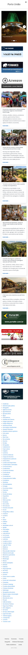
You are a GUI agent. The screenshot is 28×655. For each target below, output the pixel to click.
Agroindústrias (7, 411)
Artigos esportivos (8, 421)
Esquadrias (6, 496)
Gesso (4, 519)
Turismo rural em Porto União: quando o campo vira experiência (14, 184)
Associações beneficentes (9, 427)
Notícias (5, 564)
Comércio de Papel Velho (9, 462)
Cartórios (5, 453)
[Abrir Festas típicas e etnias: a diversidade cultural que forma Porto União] (14, 137)
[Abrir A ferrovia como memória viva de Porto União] (14, 285)
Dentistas (5, 482)
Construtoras (6, 472)
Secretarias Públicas (8, 604)
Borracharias (6, 439)
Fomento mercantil (8, 508)
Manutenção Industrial (9, 551)
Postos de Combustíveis (9, 580)
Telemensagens (7, 615)
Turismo (5, 619)
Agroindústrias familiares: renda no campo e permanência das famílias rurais (13, 224)
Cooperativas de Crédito (9, 478)
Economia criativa (7, 488)
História (7, 639)
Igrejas (5, 527)
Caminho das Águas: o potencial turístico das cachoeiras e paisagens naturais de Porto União (13, 260)
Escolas (5, 492)
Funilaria (5, 515)
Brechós (5, 441)
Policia (4, 578)
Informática (6, 529)
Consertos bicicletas (8, 470)
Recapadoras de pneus (9, 592)
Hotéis (4, 523)
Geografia (7, 642)
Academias (5, 404)
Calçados (5, 451)
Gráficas (5, 521)
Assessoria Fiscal (7, 425)
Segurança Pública (8, 606)
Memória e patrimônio (9, 555)
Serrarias (5, 610)
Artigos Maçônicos (8, 423)
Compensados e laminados (10, 464)
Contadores (6, 474)
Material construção (8, 553)
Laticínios (5, 539)
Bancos (5, 435)
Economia (14, 639)
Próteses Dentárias (8, 588)
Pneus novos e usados (9, 576)
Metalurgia (6, 559)
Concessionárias (7, 466)
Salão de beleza (7, 602)
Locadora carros (7, 541)
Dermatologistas (7, 484)
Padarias (5, 566)
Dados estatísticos (11, 644)
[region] (14, 27)
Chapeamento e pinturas (9, 459)
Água (4, 415)
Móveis (5, 561)
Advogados (6, 408)
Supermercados (7, 614)
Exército (5, 498)
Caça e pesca (6, 449)
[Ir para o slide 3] (15, 40)
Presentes (5, 582)
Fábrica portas (7, 500)
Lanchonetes (6, 537)
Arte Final (14, 647)
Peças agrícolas (7, 568)
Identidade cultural (8, 525)
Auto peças (6, 433)
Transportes (6, 617)
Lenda (20, 644)
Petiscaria (5, 572)
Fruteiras (5, 513)
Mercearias (6, 557)
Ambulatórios (6, 417)
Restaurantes (6, 596)
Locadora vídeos (7, 543)
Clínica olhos (6, 460)
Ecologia (5, 486)
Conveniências (7, 476)
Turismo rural (6, 621)
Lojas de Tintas (7, 545)
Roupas (5, 600)
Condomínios (6, 468)
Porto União (14, 4)
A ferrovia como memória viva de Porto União (14, 295)
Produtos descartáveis (9, 586)
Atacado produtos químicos (10, 431)
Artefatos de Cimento (8, 419)
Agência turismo (7, 409)
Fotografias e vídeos (8, 511)
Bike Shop (5, 437)
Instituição (5, 531)
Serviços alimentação (8, 611)
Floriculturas (6, 506)
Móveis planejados (8, 563)
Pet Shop (5, 570)
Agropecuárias (7, 413)
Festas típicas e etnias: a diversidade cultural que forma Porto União (13, 148)
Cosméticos (6, 480)
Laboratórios (6, 533)
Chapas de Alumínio (8, 457)
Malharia (5, 549)
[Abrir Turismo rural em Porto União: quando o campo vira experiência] (14, 174)
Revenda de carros (8, 598)
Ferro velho (6, 504)
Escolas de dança (7, 494)
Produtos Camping (8, 584)
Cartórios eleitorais (8, 455)
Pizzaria (5, 574)
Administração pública (9, 406)
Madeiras (5, 547)
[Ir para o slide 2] (13, 40)
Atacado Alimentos (8, 429)
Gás (4, 517)
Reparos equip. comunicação (10, 594)
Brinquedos (6, 445)
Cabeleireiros (6, 447)
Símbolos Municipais (17, 642)
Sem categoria (6, 608)
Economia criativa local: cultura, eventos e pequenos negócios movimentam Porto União (14, 110)
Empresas (5, 490)
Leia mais (6, 125)
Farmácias (5, 502)
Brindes (5, 443)
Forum (4, 510)
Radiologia (5, 590)
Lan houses (6, 535)
